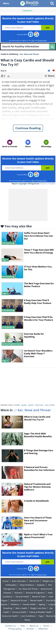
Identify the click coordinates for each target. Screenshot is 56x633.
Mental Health (36, 600)
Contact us (10, 625)
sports (31, 405)
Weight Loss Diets (38, 608)
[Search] (52, 46)
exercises (39, 405)
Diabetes (41, 585)
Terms (46, 625)
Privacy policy (15, 628)
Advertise (43, 628)
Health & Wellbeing (9, 54)
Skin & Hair (34, 581)
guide (24, 405)
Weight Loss (48, 581)
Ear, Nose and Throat (28, 588)
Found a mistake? (47, 183)
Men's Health (21, 608)
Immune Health (19, 612)
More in (26, 410)
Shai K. (4, 70)
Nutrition (18, 592)
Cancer (6, 581)
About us (34, 625)
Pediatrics (15, 604)
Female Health (29, 604)
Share (51, 75)
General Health (22, 596)
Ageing (42, 604)
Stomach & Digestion (35, 592)
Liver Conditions (28, 616)
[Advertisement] (28, 386)
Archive (30, 628)
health (17, 405)
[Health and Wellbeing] (29, 3)
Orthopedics (11, 585)
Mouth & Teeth (38, 596)
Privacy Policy (42, 40)
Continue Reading (28, 128)
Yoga (41, 616)
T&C (32, 40)
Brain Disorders (19, 581)
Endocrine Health (9, 616)
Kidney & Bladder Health (40, 612)
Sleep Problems (27, 585)
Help (22, 625)
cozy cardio (50, 405)
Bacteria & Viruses (19, 600)
